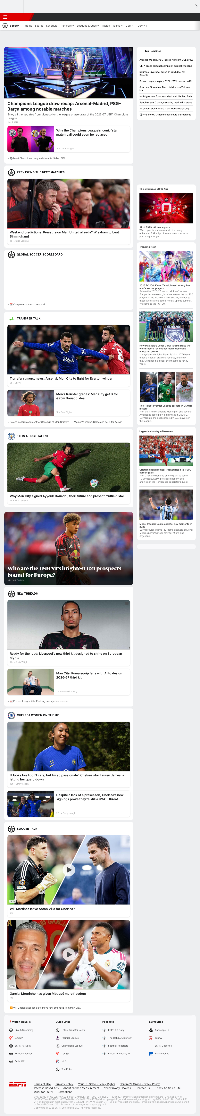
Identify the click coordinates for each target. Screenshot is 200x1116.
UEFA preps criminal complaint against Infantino (165, 65)
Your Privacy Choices (117, 1088)
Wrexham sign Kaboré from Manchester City (164, 108)
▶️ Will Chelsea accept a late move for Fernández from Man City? (45, 1007)
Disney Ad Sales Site (167, 1088)
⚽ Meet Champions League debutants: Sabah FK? (37, 158)
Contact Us (143, 1088)
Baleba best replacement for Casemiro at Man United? (39, 421)
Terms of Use (42, 1084)
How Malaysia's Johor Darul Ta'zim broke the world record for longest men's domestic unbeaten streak (164, 348)
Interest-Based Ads (46, 1088)
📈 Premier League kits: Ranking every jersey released (39, 701)
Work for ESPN (43, 1092)
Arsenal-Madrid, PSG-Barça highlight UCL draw (166, 59)
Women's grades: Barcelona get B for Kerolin (98, 421)
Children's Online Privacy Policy (140, 1084)
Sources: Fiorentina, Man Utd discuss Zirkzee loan (164, 89)
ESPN (21, 17)
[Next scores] (196, 6)
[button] (187, 17)
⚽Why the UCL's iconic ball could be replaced (165, 114)
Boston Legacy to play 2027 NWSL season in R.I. (166, 81)
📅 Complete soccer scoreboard (27, 304)
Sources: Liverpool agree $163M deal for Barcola (162, 73)
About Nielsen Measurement (81, 1088)
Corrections (64, 1092)
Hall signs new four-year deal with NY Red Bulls (165, 96)
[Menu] (5, 17)
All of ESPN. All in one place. (155, 227)
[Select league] (12, 6)
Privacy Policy (64, 1084)
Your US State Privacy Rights (96, 1084)
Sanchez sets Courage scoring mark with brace (165, 102)
